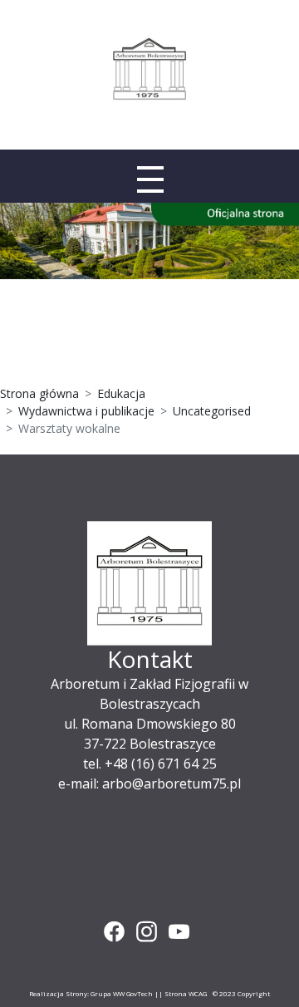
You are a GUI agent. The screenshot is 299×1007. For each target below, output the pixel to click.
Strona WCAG (185, 993)
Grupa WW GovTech (122, 993)
